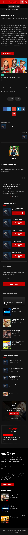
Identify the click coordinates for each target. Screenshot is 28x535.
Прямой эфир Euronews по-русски (17, 309)
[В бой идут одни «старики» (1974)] (5, 497)
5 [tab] (17, 196)
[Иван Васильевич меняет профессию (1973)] (7, 334)
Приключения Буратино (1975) (18, 320)
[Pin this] (14, 114)
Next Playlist (23, 133)
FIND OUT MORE (7, 484)
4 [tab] (15, 196)
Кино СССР (12, 392)
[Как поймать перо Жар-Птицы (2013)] (7, 345)
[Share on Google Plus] (14, 109)
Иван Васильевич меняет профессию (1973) (17, 332)
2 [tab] (12, 196)
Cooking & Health (17, 241)
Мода (3, 75)
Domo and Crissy (17, 219)
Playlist (8, 9)
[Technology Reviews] (5, 386)
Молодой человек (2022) (10, 77)
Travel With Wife (16, 252)
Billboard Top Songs (15, 360)
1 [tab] (10, 196)
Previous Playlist (5, 122)
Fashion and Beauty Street (17, 209)
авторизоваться (5, 171)
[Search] (26, 2)
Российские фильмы (8, 435)
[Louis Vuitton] (3, 126)
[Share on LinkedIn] (19, 109)
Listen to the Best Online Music (16, 369)
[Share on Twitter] (9, 109)
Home (2, 9)
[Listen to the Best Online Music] (5, 370)
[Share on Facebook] (5, 109)
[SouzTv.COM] (14, 2)
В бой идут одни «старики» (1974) (17, 494)
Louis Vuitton (10, 127)
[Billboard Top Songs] (5, 362)
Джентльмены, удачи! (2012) (17, 516)
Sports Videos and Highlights (14, 376)
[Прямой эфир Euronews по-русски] (7, 312)
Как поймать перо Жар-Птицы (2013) (18, 342)
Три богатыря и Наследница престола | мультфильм (12, 185)
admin (3, 18)
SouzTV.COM (19, 530)
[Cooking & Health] (7, 245)
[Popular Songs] (24, 137)
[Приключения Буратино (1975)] (7, 323)
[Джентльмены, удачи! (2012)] (5, 519)
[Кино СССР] (5, 394)
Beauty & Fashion (17, 230)
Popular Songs (17, 137)
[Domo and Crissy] (7, 223)
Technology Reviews (15, 384)
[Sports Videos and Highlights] (5, 378)
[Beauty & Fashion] (7, 234)
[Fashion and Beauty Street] (7, 212)
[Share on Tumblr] (23, 109)
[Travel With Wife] (7, 256)
